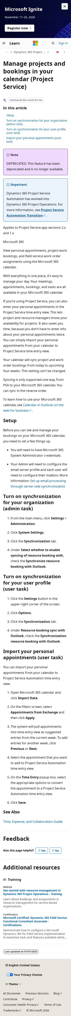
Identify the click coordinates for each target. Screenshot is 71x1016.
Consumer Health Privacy (19, 1004)
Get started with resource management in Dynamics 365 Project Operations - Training (32, 892)
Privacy (26, 999)
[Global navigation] (4, 43)
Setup (10, 115)
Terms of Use (52, 1004)
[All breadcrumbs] (6, 52)
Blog (56, 993)
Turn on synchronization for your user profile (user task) (36, 131)
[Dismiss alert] (65, 6)
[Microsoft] (35, 43)
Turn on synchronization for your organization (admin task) (36, 122)
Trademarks (11, 1010)
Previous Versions (37, 993)
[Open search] (53, 43)
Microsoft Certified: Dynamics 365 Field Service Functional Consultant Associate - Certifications (35, 921)
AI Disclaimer (12, 993)
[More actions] (64, 52)
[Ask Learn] (57, 52)
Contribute (10, 999)
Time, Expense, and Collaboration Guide (33, 821)
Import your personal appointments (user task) (33, 139)
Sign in (63, 43)
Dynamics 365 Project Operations (30, 52)
